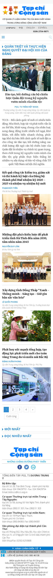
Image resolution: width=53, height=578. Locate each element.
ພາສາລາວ (10, 27)
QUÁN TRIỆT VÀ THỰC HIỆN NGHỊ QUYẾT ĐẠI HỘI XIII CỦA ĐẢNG (24, 50)
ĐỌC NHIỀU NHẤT (18, 436)
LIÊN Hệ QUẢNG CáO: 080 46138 (23, 555)
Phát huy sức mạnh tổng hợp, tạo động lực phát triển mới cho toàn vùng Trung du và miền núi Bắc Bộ (25, 353)
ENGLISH (30, 27)
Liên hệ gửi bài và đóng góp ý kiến (26, 551)
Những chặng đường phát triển (26, 461)
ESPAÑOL (42, 27)
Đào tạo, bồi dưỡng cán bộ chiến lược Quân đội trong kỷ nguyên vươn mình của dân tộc (26, 98)
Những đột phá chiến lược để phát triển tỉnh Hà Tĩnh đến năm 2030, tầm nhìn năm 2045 (25, 238)
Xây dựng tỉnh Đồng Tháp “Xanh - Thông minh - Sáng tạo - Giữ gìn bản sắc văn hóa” (25, 293)
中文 (21, 27)
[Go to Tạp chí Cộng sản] (26, 10)
